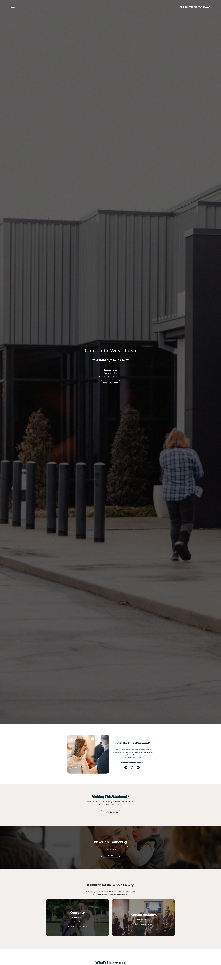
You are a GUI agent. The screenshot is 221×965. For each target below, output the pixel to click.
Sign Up (110, 855)
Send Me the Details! (110, 812)
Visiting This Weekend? (110, 383)
